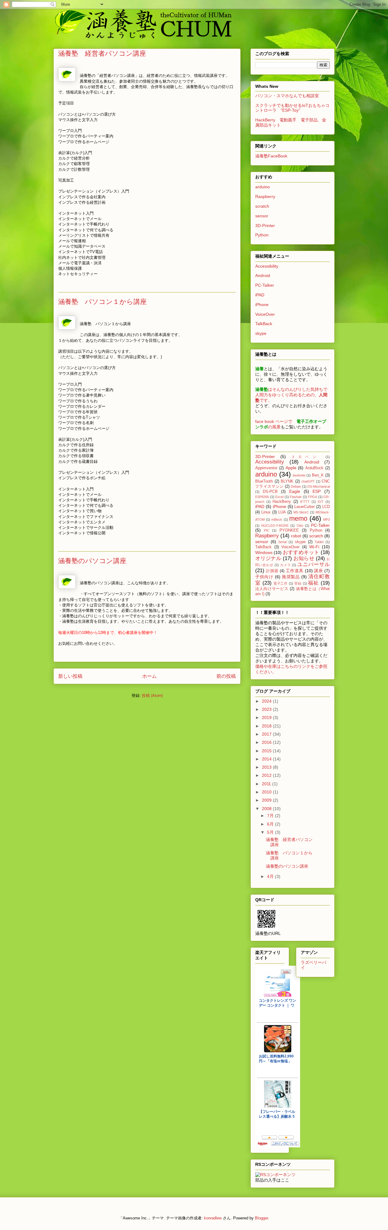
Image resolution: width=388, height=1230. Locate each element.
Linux (266, 512)
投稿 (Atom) (152, 695)
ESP (317, 491)
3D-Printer (265, 225)
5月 (271, 832)
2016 (267, 742)
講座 (318, 570)
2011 (267, 783)
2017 (267, 734)
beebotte (299, 475)
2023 (267, 709)
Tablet (319, 542)
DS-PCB (270, 492)
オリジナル (268, 558)
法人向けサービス (272, 589)
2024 (267, 701)
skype (260, 333)
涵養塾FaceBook (271, 155)
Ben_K (318, 475)
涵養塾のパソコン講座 (92, 560)
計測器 (272, 571)
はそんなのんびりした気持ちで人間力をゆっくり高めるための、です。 (291, 395)
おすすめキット (301, 552)
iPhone (262, 304)
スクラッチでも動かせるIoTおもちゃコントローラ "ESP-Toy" (292, 108)
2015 (267, 750)
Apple (291, 467)
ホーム (149, 676)
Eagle (294, 491)
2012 (267, 775)
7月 (271, 815)
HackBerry (282, 502)
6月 (271, 824)
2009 (267, 800)
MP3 (326, 519)
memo (298, 518)
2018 (267, 726)
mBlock (276, 519)
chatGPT (308, 481)
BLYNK (287, 481)
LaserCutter (304, 507)
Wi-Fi (314, 546)
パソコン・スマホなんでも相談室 (287, 95)
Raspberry (265, 196)
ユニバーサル (313, 564)
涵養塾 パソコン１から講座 (102, 301)
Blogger (261, 1218)
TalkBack (263, 323)
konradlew (213, 1218)
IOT (320, 501)
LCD (326, 507)
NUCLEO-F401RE (275, 525)
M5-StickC (301, 512)
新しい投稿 (70, 676)
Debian (296, 486)
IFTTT (304, 501)
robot (296, 535)
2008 (267, 808)
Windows (264, 552)
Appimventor (266, 468)
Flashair (296, 497)
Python (262, 234)
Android (262, 275)
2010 (267, 792)
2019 (267, 717)
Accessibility (266, 266)
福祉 (313, 583)
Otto (300, 525)
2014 (267, 759)
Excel (279, 497)
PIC (266, 530)
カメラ (285, 565)
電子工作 (280, 583)
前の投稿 (226, 676)
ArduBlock (314, 468)
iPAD (259, 294)
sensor (261, 215)
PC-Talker (264, 285)
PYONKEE (289, 530)
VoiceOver (265, 314)
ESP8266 (262, 497)
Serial (282, 542)
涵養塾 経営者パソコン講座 (102, 53)
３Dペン (305, 457)
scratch (262, 206)
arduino (262, 186)
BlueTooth (264, 481)
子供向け (264, 576)
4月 (271, 876)
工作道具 (294, 570)
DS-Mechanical (318, 486)
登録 (298, 583)
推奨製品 (291, 576)
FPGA (312, 497)
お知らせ (303, 558)
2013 (267, 767)
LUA (282, 512)
